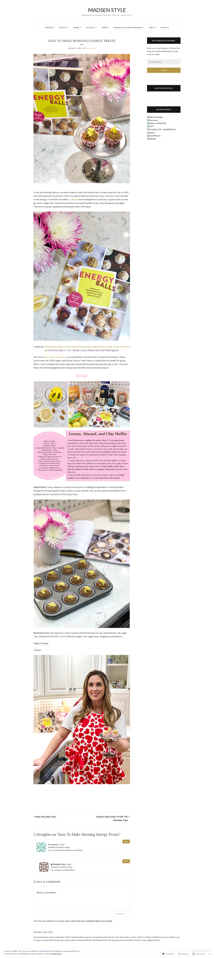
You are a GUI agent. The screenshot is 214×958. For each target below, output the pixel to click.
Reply (126, 841)
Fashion (49, 27)
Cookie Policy (56, 954)
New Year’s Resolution (55, 357)
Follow (164, 70)
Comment (119, 913)
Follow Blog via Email (163, 40)
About (152, 27)
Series (104, 27)
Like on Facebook (164, 88)
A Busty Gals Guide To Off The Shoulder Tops (112, 818)
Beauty (63, 27)
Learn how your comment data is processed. (91, 921)
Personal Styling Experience (128, 27)
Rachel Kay (91, 48)
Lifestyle (90, 27)
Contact (164, 27)
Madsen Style (107, 10)
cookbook (73, 199)
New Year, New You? (46, 816)
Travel (76, 27)
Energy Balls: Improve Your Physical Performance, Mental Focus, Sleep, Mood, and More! (87, 346)
